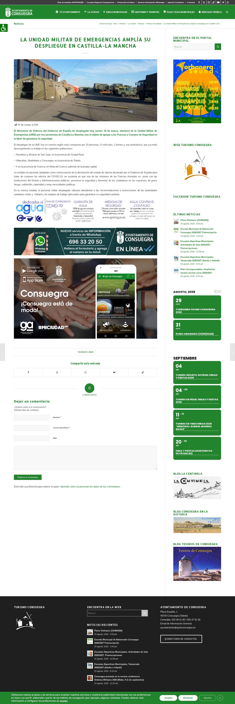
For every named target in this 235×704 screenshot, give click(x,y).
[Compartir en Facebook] (28, 372)
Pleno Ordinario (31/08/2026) (194, 220)
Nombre (57, 417)
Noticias (19, 23)
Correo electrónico (61, 427)
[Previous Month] (215, 291)
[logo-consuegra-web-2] (21, 12)
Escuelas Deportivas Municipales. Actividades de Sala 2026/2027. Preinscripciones (197, 244)
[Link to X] (204, 2)
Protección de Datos (126, 2)
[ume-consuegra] (85, 90)
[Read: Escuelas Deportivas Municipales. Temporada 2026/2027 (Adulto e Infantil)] (176, 258)
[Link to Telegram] (223, 2)
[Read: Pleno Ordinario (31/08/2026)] (176, 222)
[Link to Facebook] (199, 2)
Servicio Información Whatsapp (151, 2)
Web (55, 438)
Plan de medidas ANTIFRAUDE (70, 2)
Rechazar (188, 697)
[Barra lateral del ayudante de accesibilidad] (4, 28)
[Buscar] (227, 12)
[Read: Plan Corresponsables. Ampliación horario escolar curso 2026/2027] (176, 271)
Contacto (191, 2)
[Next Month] (219, 291)
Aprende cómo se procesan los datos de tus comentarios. (90, 486)
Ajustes (207, 697)
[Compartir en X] (57, 372)
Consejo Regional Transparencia (100, 2)
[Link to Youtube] (218, 2)
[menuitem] (70, 2)
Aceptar (168, 697)
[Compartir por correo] (114, 372)
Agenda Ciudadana (176, 2)
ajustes (63, 700)
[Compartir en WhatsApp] (85, 372)
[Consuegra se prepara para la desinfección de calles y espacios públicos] (232, 352)
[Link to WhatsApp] (228, 2)
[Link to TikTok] (213, 2)
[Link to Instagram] (208, 2)
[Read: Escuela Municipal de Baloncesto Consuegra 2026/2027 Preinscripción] (176, 230)
